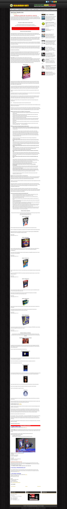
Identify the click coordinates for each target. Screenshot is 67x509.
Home (11, 9)
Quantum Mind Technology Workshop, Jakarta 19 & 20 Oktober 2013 (51, 23)
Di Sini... (26, 474)
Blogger (43, 505)
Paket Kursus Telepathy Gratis (17, 12)
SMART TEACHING (36, 9)
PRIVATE (31, 9)
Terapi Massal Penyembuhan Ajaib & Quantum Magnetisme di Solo (51, 41)
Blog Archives (52, 14)
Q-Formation (50, 9)
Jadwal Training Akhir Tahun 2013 (51, 16)
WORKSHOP (27, 9)
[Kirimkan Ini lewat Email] (11, 484)
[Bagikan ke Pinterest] (14, 484)
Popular (43, 14)
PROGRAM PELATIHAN (21, 9)
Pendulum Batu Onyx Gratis (50, 34)
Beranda (26, 486)
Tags (47, 14)
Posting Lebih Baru (13, 486)
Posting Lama (39, 486)
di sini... (26, 427)
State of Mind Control (49, 47)
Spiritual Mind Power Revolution (32, 505)
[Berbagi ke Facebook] (13, 484)
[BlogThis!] (12, 484)
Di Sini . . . (18, 471)
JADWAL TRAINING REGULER (43, 9)
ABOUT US (15, 9)
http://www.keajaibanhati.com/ (16, 482)
